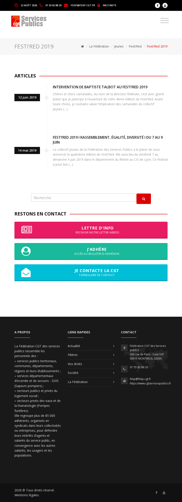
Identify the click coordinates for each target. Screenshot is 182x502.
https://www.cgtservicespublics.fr (150, 383)
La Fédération (99, 46)
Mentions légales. (27, 495)
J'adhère (96, 251)
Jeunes (119, 46)
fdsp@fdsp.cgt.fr (83, 5)
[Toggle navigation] (164, 20)
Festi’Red (135, 46)
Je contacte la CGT (97, 272)
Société (73, 373)
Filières (73, 355)
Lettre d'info (97, 229)
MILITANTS (109, 5)
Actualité (74, 346)
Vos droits (75, 364)
